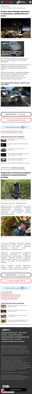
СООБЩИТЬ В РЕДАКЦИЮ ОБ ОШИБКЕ (12, 341)
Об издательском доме (9, 332)
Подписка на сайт (7, 339)
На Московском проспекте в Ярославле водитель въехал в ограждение (17, 159)
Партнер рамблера (14, 386)
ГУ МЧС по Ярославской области (10, 39)
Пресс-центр (22, 332)
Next (29, 95)
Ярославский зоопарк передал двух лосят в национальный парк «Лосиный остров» (18, 321)
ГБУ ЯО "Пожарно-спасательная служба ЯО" (13, 200)
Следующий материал (15, 389)
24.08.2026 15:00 (5, 167)
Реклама (4, 335)
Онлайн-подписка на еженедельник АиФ (15, 337)
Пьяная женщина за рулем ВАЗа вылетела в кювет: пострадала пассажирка (18, 154)
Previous (2, 95)
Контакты (18, 339)
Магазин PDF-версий (15, 335)
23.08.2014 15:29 (5, 6)
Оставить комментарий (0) (16, 120)
